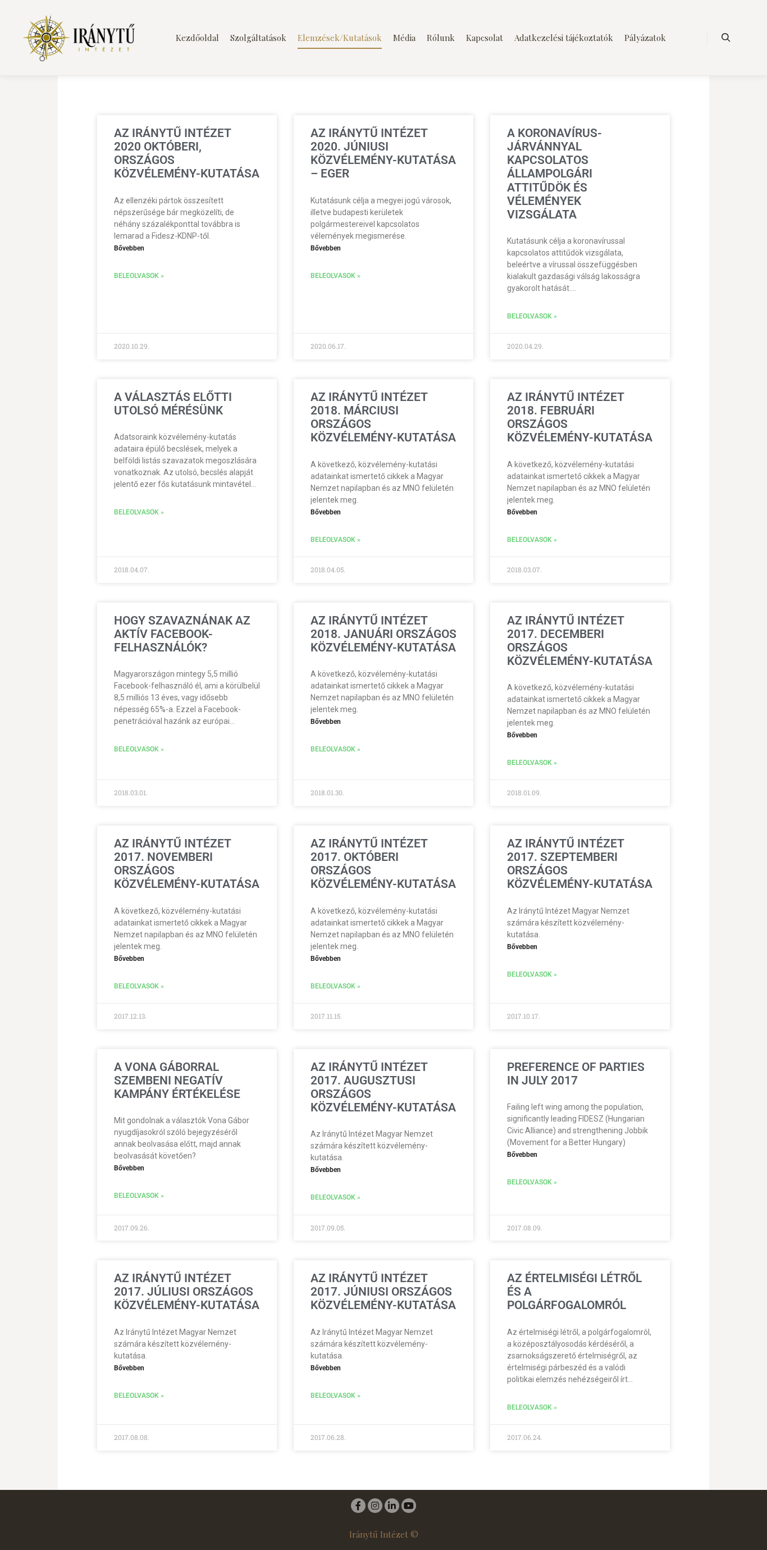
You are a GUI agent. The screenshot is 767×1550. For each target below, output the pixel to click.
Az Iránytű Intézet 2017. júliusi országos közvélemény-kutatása (186, 1291)
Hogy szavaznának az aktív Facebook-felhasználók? (182, 634)
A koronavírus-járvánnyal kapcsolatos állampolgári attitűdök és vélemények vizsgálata (554, 173)
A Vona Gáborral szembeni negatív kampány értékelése (177, 1080)
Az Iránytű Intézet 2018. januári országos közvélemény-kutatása (383, 634)
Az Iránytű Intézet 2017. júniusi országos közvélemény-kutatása (383, 1291)
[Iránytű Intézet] (78, 37)
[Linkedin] (392, 1505)
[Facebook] (358, 1505)
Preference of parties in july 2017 (576, 1073)
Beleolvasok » (139, 276)
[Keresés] (726, 37)
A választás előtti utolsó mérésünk (173, 403)
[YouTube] (408, 1505)
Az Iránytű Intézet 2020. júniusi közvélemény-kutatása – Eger (383, 153)
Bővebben (129, 248)
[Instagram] (375, 1505)
